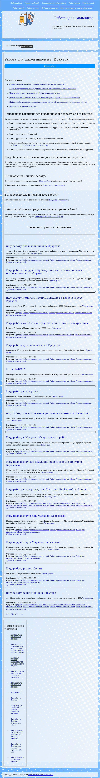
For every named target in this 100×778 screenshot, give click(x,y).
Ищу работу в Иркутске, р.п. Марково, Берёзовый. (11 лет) (46, 489)
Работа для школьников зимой (35, 313)
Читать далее (36, 253)
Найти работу (16, 3)
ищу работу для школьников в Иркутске (33, 245)
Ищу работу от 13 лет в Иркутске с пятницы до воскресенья (47, 323)
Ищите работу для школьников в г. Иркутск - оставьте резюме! (35, 93)
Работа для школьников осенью (36, 505)
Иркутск (18, 260)
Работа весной (88, 3)
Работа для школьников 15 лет (62, 260)
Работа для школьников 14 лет (62, 287)
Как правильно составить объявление (76, 8)
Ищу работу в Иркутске (22, 391)
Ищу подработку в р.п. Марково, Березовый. (36, 515)
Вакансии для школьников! (54, 185)
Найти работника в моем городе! (49, 217)
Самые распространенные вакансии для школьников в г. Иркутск (36, 84)
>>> (21, 614)
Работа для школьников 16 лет (62, 381)
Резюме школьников (84, 260)
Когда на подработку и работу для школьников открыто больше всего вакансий (42, 89)
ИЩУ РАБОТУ (16, 369)
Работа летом (74, 3)
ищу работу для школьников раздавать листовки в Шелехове (47, 413)
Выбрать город (26, 46)
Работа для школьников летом (35, 335)
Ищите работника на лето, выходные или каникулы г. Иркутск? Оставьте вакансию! (44, 97)
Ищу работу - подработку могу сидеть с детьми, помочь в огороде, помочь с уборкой (17, 648)
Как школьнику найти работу (54, 3)
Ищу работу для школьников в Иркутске (33, 345)
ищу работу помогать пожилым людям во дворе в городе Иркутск (17, 662)
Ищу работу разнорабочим (24, 568)
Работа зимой (18, 8)
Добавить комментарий (16, 262)
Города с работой (32, 3)
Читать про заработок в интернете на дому (30, 145)
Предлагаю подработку (58, 200)
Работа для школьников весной (36, 260)
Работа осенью (33, 8)
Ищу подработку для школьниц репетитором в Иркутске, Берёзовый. (17, 734)
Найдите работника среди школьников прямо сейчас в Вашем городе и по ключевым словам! (48, 102)
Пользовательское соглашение (40, 775)
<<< (7, 614)
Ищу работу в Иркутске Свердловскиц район (36, 437)
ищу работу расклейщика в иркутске (31, 592)
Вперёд (14, 614)
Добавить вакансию (50, 8)
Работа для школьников (73, 18)
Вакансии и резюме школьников (22, 106)
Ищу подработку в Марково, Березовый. (33, 542)
